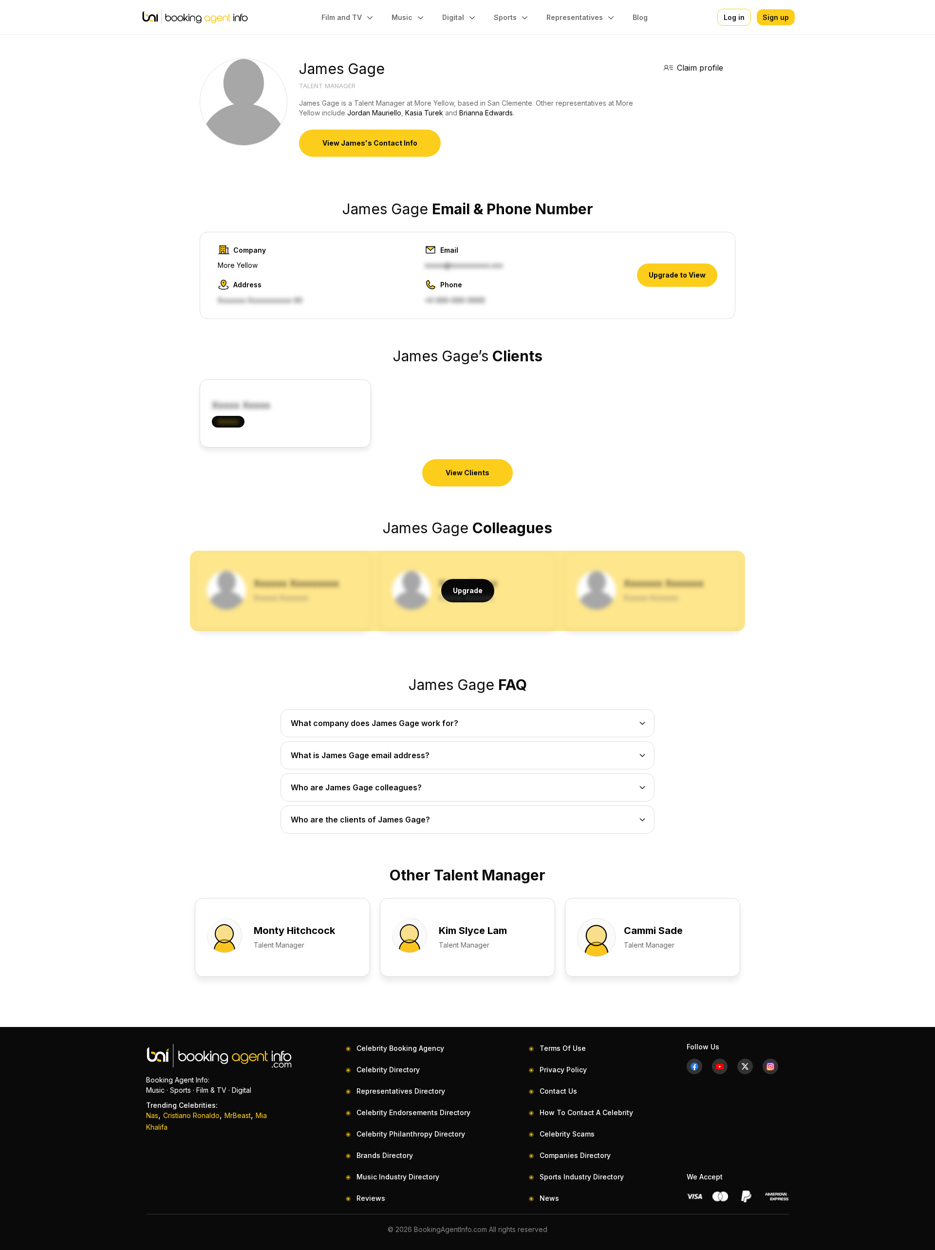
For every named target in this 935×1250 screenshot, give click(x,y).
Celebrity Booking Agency (400, 1048)
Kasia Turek (424, 113)
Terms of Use (563, 1048)
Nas (152, 1115)
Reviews (370, 1198)
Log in (734, 17)
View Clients (467, 472)
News (549, 1198)
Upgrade (468, 590)
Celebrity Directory (388, 1069)
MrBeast (237, 1115)
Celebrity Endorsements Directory (413, 1112)
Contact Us (558, 1091)
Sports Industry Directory (582, 1177)
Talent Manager (327, 86)
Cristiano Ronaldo (191, 1115)
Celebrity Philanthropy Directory (410, 1134)
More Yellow (238, 265)
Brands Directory (384, 1155)
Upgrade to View (677, 275)
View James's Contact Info (369, 143)
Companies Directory (575, 1155)
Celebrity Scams (567, 1134)
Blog (640, 17)
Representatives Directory (400, 1091)
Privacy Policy (563, 1069)
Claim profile (700, 68)
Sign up (776, 17)
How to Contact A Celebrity (586, 1112)
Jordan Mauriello (374, 113)
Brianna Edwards (486, 113)
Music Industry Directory (397, 1177)
